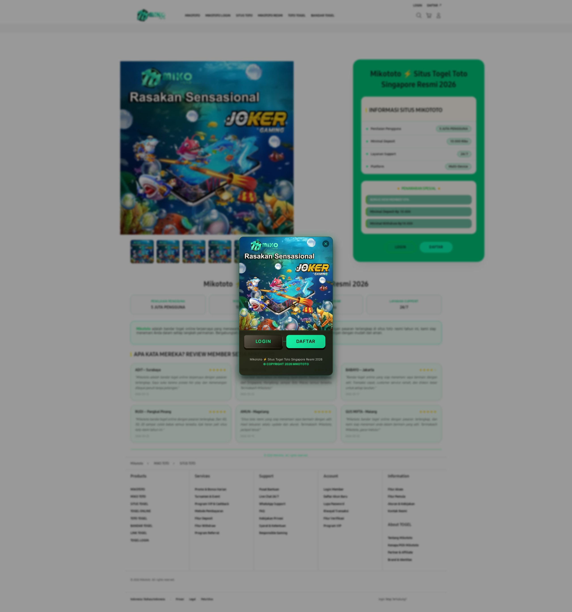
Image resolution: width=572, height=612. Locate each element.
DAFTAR (305, 341)
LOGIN (263, 341)
